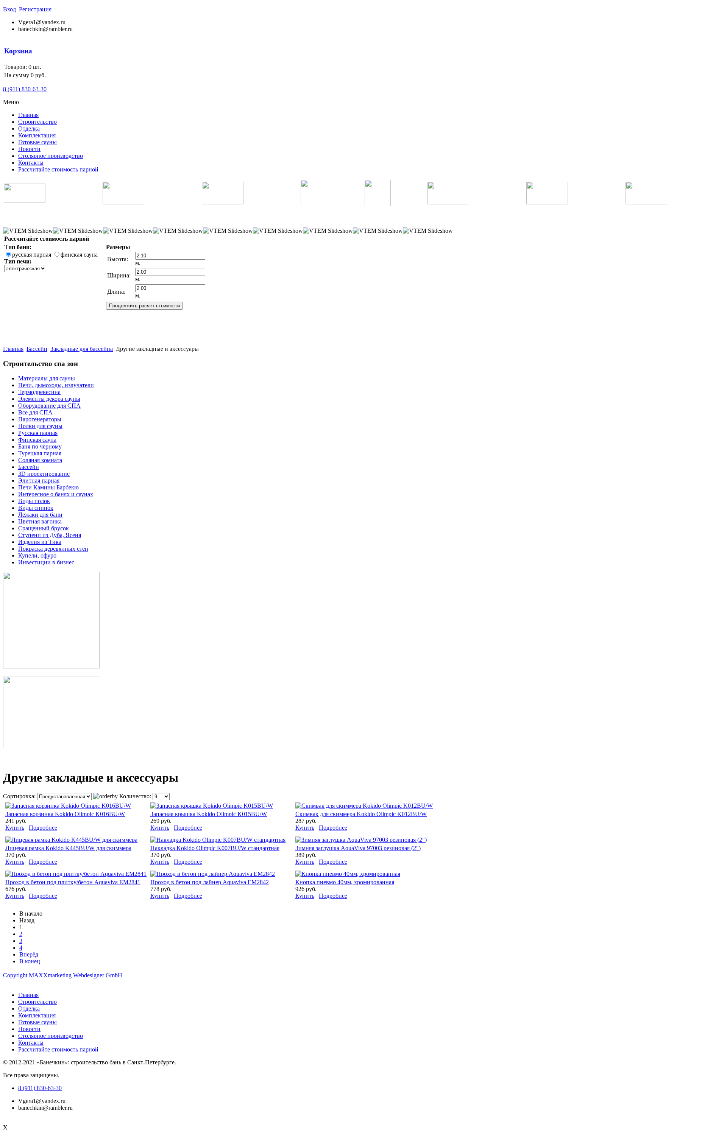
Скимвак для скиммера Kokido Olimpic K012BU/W (361, 814)
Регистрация (35, 9)
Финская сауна (37, 439)
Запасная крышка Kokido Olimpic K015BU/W (208, 814)
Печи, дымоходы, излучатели (56, 385)
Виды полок (34, 501)
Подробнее (43, 827)
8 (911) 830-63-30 (25, 89)
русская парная (31, 254)
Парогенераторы (39, 419)
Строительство (37, 121)
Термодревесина (39, 392)
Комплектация (37, 135)
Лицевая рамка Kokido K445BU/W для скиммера (68, 848)
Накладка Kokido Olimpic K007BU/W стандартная (214, 848)
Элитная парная (38, 480)
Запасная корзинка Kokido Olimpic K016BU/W (65, 814)
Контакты (31, 162)
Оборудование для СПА (49, 405)
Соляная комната (40, 460)
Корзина (18, 51)
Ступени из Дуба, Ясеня (49, 535)
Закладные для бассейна (81, 349)
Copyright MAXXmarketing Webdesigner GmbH (62, 975)
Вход (9, 9)
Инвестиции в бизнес (46, 562)
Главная (28, 115)
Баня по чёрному (40, 446)
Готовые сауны (37, 142)
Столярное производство (50, 156)
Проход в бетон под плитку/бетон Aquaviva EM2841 (72, 882)
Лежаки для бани (40, 514)
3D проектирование (44, 473)
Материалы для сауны (46, 378)
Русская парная (38, 433)
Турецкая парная (39, 453)
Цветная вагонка (40, 521)
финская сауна (79, 254)
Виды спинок (35, 508)
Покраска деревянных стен (53, 548)
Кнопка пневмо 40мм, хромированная (344, 882)
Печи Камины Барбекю (48, 487)
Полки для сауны (40, 426)
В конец (29, 961)
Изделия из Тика (39, 542)
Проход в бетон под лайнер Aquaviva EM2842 (209, 882)
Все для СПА (35, 412)
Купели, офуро (37, 555)
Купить (14, 827)
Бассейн (37, 349)
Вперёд (28, 954)
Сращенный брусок (43, 528)
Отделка (29, 128)
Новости (29, 149)
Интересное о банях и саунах (55, 494)
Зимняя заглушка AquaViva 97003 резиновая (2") (358, 848)
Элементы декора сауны (49, 399)
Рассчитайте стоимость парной (58, 169)
